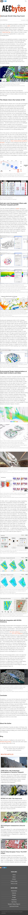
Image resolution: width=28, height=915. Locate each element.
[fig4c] (14, 284)
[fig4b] (14, 267)
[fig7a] (14, 422)
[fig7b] (14, 439)
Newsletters (14, 891)
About (14, 877)
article (17, 209)
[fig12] (14, 612)
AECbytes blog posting (5, 742)
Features (14, 893)
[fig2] (14, 172)
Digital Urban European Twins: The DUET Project (14, 852)
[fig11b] (14, 588)
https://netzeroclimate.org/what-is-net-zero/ (14, 141)
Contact (14, 879)
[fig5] (14, 310)
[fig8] (14, 467)
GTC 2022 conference (17, 634)
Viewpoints (14, 900)
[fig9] (14, 492)
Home (14, 875)
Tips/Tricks (14, 902)
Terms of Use (14, 884)
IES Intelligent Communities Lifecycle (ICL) (13, 826)
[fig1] (14, 81)
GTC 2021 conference (15, 632)
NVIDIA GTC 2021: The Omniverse (11, 798)
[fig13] (14, 684)
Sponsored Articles (14, 906)
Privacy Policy (14, 881)
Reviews (14, 895)
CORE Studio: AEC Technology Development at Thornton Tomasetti (12, 771)
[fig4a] (14, 250)
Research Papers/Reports (14, 904)
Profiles (14, 897)
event (8, 26)
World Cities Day (6, 32)
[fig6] (14, 363)
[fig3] (14, 195)
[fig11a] (14, 571)
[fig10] (14, 549)
